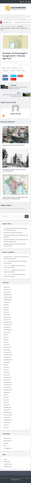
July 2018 (6, 304)
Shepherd (12, 70)
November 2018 (8, 297)
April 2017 (6, 342)
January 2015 (7, 410)
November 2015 (8, 385)
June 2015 (6, 397)
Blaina (8, 68)
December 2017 (8, 322)
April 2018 (6, 312)
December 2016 (8, 352)
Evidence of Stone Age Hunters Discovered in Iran (12, 95)
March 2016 (7, 375)
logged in (10, 208)
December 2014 (8, 412)
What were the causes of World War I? (13, 145)
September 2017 (8, 329)
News (5, 446)
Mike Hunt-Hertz (8, 256)
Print (22, 64)
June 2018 (6, 307)
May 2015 (6, 400)
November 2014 (8, 415)
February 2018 (7, 317)
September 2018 (8, 299)
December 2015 (8, 382)
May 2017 (6, 340)
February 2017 (7, 347)
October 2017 (7, 327)
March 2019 (7, 287)
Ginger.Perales (11, 61)
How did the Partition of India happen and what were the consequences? (14, 198)
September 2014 (8, 420)
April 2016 (6, 372)
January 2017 (7, 350)
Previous (13, 85)
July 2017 (6, 334)
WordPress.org (7, 466)
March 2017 (7, 345)
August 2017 (7, 332)
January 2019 (7, 292)
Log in (5, 459)
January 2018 (7, 319)
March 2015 (7, 405)
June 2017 (6, 337)
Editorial (6, 443)
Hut (20, 68)
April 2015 (6, 402)
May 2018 (6, 309)
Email (27, 64)
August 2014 (7, 422)
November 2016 (8, 355)
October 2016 (7, 357)
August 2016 (7, 362)
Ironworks (5, 70)
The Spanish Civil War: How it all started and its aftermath (14, 170)
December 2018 (8, 294)
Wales (23, 70)
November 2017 (8, 324)
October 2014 (7, 417)
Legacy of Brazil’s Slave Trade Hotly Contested (18, 88)
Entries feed (7, 461)
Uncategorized (7, 448)
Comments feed (8, 464)
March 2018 (7, 314)
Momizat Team (15, 479)
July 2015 (6, 395)
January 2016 (7, 380)
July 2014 (6, 425)
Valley (18, 70)
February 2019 (7, 289)
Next (18, 93)
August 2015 (7, 392)
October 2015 (7, 387)
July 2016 (6, 365)
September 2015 (8, 390)
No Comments (15, 62)
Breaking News (7, 62)
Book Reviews (7, 438)
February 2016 (7, 377)
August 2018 (7, 302)
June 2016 (6, 367)
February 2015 (7, 407)
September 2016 (8, 360)
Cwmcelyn (14, 68)
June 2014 (6, 427)
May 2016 (6, 370)
